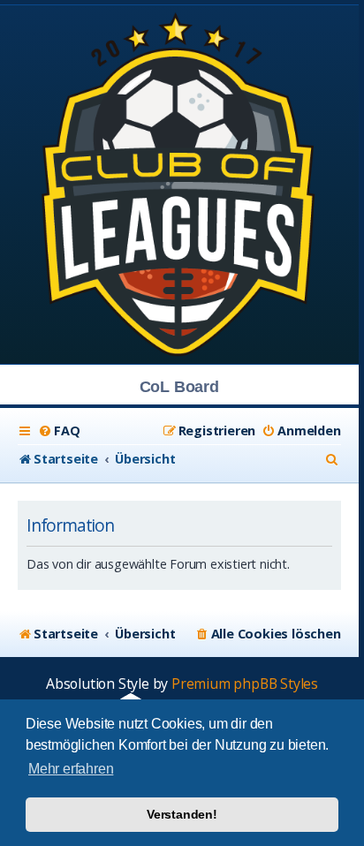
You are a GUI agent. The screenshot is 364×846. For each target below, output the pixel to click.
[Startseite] (179, 183)
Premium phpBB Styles (244, 684)
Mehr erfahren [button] (70, 768)
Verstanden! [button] (182, 814)
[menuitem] (59, 431)
